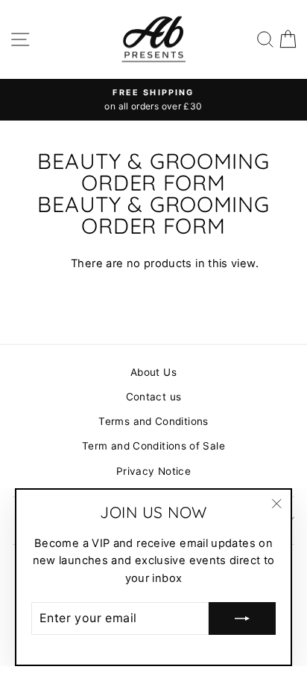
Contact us (154, 397)
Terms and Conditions (153, 421)
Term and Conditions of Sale (153, 446)
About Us (153, 372)
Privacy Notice (153, 471)
